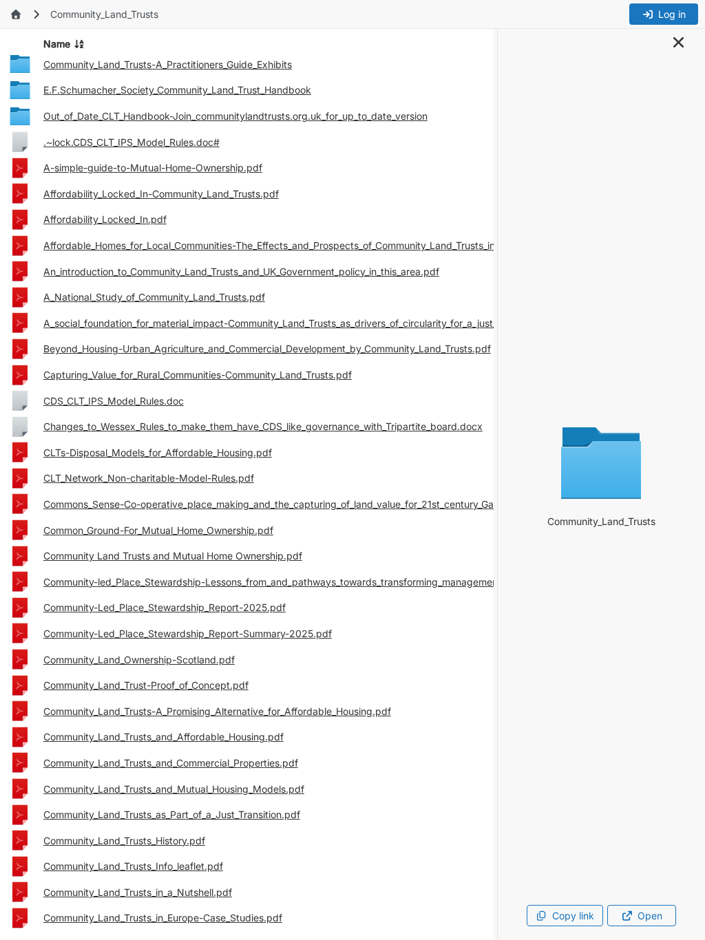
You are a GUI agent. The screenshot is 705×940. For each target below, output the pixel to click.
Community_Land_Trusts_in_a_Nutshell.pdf (137, 892)
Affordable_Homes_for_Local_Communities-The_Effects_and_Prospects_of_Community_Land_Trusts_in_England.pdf (298, 245)
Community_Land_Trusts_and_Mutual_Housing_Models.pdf (173, 789)
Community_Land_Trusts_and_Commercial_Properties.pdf (170, 763)
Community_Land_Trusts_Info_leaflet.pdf (133, 866)
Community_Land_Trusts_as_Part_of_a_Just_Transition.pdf (171, 814)
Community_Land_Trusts (104, 14)
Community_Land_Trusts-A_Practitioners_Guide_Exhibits (167, 64)
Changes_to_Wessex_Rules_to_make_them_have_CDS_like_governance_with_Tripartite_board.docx (263, 426)
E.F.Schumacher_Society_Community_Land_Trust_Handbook (177, 90)
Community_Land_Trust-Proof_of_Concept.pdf (146, 685)
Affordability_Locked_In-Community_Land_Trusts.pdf (161, 194)
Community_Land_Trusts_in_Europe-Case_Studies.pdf (162, 917)
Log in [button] (672, 14)
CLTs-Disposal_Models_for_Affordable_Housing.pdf (157, 452)
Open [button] (650, 915)
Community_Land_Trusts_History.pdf (124, 840)
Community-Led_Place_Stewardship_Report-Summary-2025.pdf (187, 633)
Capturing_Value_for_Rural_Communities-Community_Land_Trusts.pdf (197, 375)
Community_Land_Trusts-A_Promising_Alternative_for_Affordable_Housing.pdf (217, 711)
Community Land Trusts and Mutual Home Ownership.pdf (172, 556)
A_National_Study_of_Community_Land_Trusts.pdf (154, 297)
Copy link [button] (573, 915)
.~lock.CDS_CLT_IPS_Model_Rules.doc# (131, 142)
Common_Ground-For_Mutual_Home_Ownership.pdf (158, 530)
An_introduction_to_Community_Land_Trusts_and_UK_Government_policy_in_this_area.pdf (241, 271)
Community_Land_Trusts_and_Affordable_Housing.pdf (163, 737)
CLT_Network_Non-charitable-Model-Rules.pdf (148, 478)
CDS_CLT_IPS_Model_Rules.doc (113, 401)
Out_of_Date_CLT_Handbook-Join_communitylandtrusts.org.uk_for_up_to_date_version (235, 116)
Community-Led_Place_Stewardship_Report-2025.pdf (164, 607)
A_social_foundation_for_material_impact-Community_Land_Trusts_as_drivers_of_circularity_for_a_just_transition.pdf (300, 323)
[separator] (496, 484)
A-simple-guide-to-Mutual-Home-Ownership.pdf (152, 167)
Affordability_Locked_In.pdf (105, 219)
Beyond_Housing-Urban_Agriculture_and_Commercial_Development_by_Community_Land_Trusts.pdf (267, 348)
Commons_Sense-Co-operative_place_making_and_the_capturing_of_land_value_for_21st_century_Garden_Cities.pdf (302, 504)
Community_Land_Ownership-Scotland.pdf (139, 659)
